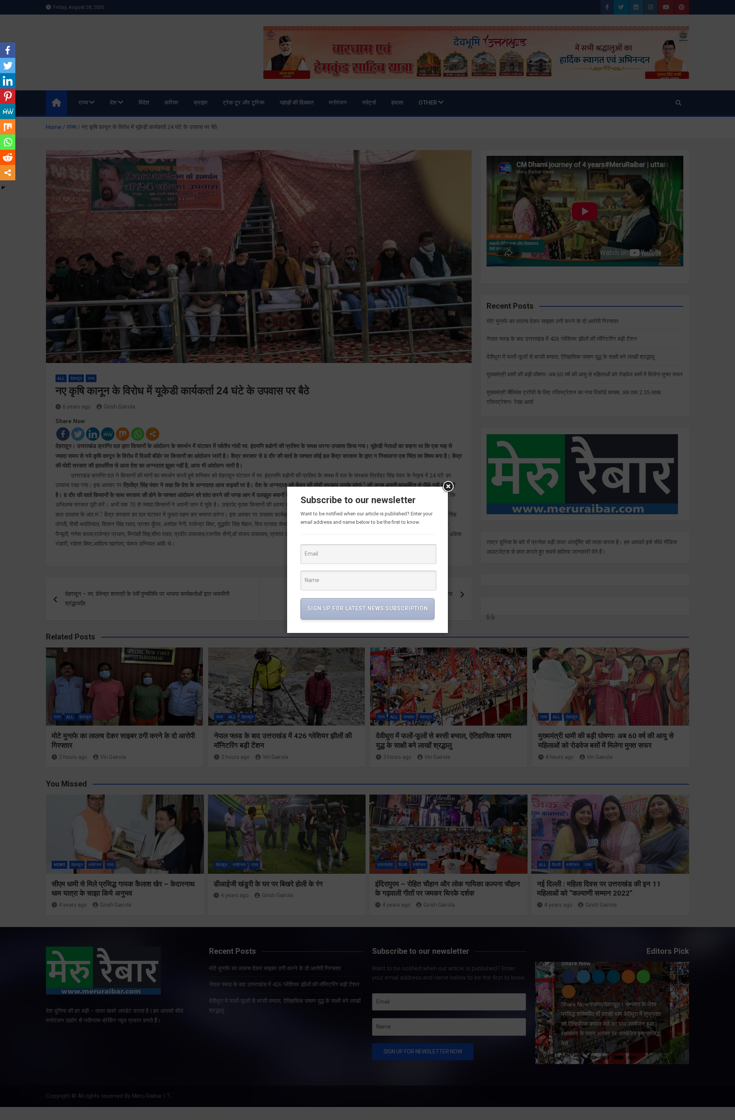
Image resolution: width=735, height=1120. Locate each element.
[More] (7, 172)
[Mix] (7, 126)
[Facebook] (7, 50)
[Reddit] (7, 157)
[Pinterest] (7, 96)
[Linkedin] (7, 80)
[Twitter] (7, 65)
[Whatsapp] (7, 142)
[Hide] (3, 188)
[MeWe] (7, 111)
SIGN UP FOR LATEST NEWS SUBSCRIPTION (367, 608)
